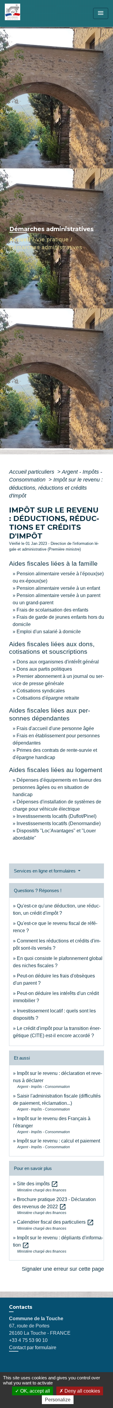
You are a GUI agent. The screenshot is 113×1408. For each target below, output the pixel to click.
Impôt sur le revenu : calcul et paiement (58, 1140)
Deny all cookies (81, 1391)
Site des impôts (37, 1183)
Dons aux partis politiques (44, 669)
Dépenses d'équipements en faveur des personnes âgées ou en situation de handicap (57, 787)
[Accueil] (27, 13)
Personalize (58, 1399)
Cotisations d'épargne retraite (48, 698)
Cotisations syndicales (41, 690)
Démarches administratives (45, 247)
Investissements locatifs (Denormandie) (59, 823)
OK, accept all (34, 1391)
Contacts (20, 1307)
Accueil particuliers (32, 472)
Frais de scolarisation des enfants (52, 609)
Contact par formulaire (32, 1347)
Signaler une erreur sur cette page (63, 1269)
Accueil (20, 240)
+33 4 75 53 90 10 (28, 1340)
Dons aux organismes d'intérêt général (58, 661)
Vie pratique (52, 240)
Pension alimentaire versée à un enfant (58, 588)
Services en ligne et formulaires (45, 870)
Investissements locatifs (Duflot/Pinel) (56, 816)
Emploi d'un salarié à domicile (49, 631)
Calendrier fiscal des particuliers (55, 1222)
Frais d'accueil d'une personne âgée (55, 728)
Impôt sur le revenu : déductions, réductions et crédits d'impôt (56, 488)
